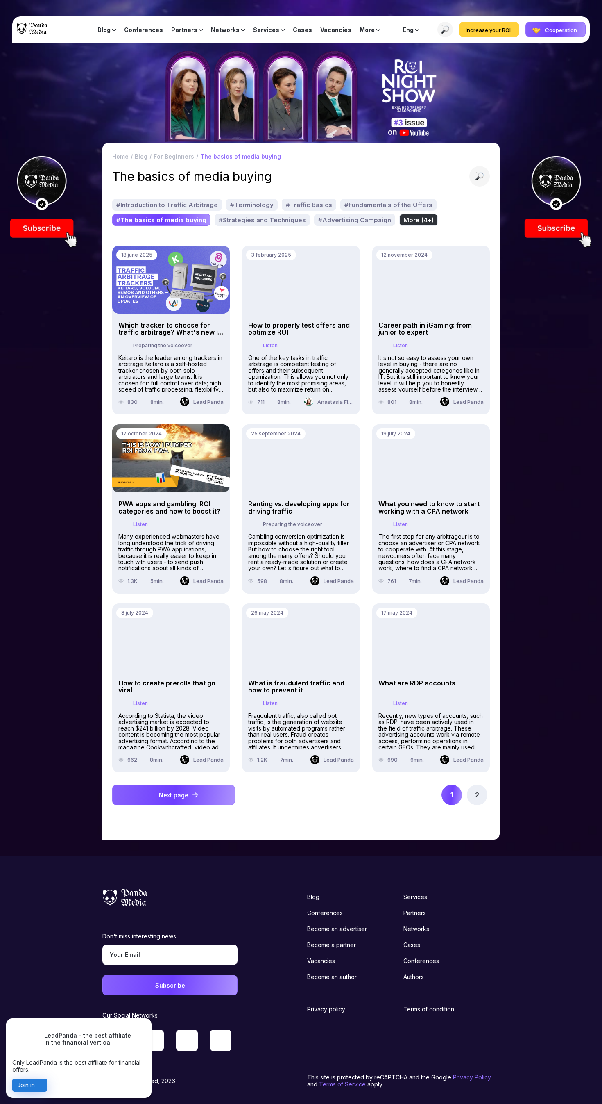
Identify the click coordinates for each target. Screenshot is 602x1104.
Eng (408, 29)
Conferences (143, 29)
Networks (225, 29)
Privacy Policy (472, 1077)
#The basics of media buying (161, 220)
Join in (26, 1084)
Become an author (332, 976)
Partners (184, 29)
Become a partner (331, 944)
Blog (104, 29)
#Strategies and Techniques (262, 220)
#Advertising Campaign (354, 220)
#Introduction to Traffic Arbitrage (167, 205)
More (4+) (418, 220)
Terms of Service (342, 1084)
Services (266, 29)
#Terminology (252, 205)
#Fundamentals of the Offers (388, 205)
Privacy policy (326, 1009)
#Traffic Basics (309, 205)
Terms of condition (428, 1009)
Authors (413, 976)
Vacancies (335, 29)
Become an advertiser (337, 928)
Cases (302, 29)
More (367, 29)
